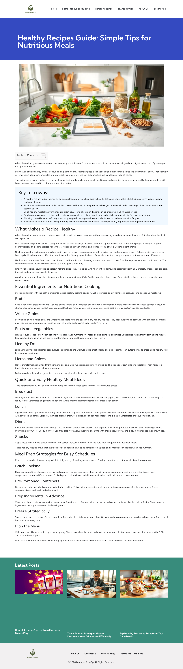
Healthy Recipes (104, 9)
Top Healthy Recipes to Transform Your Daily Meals (141, 635)
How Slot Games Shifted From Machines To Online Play (39, 631)
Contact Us (160, 9)
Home (54, 9)
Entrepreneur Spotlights (76, 9)
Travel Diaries (125, 9)
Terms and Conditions (132, 653)
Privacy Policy (108, 653)
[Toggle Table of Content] (42, 155)
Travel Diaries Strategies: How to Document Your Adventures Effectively (89, 635)
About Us (144, 9)
